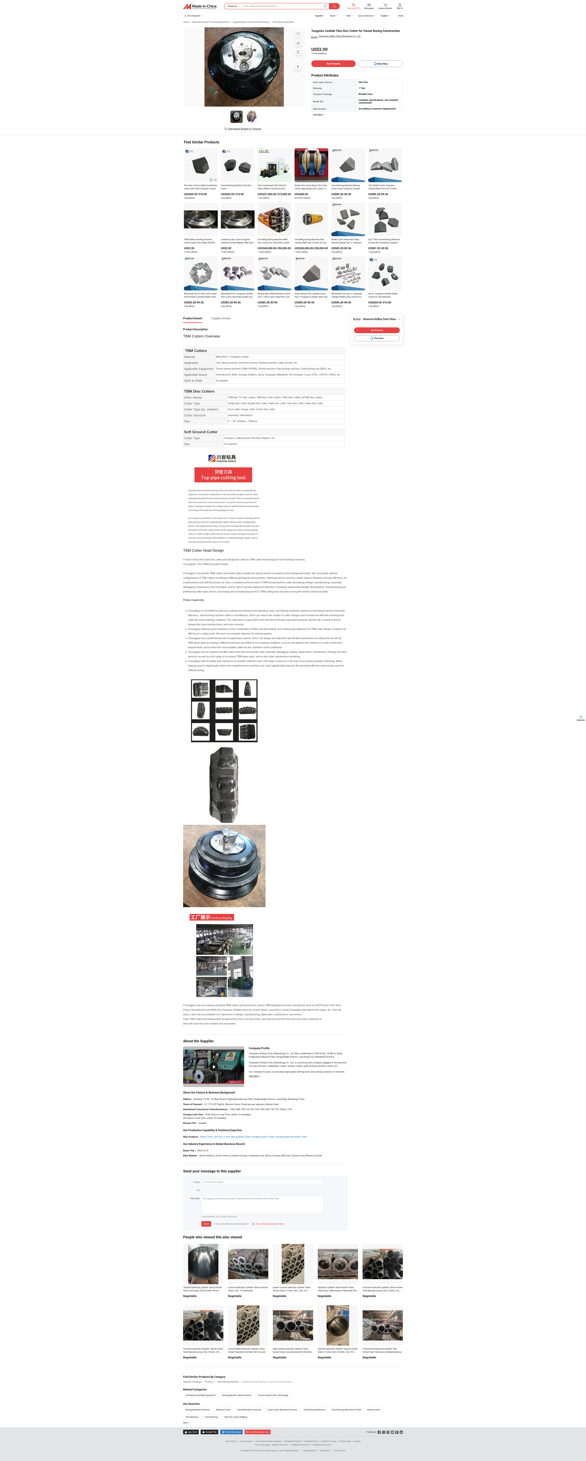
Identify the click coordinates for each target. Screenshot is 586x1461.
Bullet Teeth (206, 1136)
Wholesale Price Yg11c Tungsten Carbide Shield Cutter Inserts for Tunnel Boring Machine (346, 295)
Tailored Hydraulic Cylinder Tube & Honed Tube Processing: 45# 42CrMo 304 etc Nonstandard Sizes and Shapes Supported (203, 1290)
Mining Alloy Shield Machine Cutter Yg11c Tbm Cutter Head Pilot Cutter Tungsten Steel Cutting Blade (274, 295)
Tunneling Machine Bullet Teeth (291, 1136)
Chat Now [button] (382, 63)
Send (206, 1223)
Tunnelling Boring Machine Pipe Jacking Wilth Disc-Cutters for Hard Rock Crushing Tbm (311, 241)
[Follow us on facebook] (379, 1431)
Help (348, 15)
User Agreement (309, 1450)
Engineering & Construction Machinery (251, 21)
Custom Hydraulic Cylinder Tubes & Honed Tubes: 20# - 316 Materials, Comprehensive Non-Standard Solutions (248, 1290)
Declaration (325, 1450)
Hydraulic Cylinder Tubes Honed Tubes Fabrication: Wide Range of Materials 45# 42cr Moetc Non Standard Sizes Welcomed (338, 1290)
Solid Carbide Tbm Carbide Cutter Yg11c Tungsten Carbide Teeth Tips (311, 295)
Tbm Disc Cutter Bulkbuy (235, 1416)
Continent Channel (328, 1441)
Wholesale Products (293, 1441)
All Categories (193, 15)
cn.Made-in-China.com (322, 1444)
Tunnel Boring (211, 1416)
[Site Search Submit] (334, 6)
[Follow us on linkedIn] (401, 1431)
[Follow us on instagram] (388, 1431)
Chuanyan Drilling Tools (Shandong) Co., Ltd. (340, 36)
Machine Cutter (223, 1409)
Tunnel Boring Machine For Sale (346, 1409)
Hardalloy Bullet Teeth (263, 1136)
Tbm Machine (192, 1416)
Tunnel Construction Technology (273, 1395)
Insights (357, 1441)
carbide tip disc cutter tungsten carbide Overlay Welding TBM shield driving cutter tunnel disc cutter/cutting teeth (237, 241)
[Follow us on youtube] (392, 1431)
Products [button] (232, 6)
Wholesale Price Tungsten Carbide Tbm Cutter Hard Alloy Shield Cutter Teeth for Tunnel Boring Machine (237, 295)
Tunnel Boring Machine (283, 21)
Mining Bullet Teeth (241, 1136)
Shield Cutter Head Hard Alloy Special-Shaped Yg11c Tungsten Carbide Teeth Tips (346, 241)
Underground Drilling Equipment (201, 1395)
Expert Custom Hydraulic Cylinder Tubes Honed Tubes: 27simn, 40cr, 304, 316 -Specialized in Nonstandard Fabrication (292, 1290)
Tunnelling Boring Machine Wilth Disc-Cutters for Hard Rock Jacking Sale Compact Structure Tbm (274, 241)
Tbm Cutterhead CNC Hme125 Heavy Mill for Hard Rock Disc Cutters (272, 187)
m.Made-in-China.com (300, 1444)
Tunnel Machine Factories (249, 1409)
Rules (400, 15)
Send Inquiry (333, 63)
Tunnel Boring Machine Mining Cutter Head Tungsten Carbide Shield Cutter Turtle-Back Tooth (345, 187)
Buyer (333, 15)
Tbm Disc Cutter (221, 1136)
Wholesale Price (311, 1441)
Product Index (345, 1441)
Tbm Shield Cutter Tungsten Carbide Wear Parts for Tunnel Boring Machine (382, 187)
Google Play (209, 1431)
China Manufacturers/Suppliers (269, 1441)
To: (198, 1190)
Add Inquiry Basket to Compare (244, 128)
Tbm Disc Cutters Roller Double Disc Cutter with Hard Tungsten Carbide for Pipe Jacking (200, 187)
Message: (195, 1198)
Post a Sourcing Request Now (268, 1223)
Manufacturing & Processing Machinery (211, 21)
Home (186, 21)
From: (197, 1182)
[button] (325, 6)
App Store (191, 1431)
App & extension (365, 15)
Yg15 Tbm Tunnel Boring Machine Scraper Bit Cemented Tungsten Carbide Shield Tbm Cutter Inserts (384, 241)
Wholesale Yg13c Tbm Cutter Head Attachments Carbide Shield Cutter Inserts (200, 295)
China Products (246, 1441)
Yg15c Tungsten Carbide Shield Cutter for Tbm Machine (382, 295)
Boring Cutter (373, 1409)
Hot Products (231, 1441)
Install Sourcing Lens (259, 1431)
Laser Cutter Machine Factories (282, 1409)
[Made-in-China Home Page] (199, 6)
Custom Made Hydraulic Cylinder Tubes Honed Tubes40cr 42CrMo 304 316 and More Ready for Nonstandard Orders (246, 1352)
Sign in (400, 8)
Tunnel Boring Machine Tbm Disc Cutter (236, 187)
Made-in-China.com (280, 1444)
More (185, 1422)
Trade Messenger (231, 1431)
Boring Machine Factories (198, 1409)
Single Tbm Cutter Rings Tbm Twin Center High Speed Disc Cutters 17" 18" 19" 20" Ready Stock (311, 187)
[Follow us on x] (383, 1431)
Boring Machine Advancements (236, 1395)
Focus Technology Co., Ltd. (271, 1450)
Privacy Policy (339, 1450)
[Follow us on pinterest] (396, 1431)
